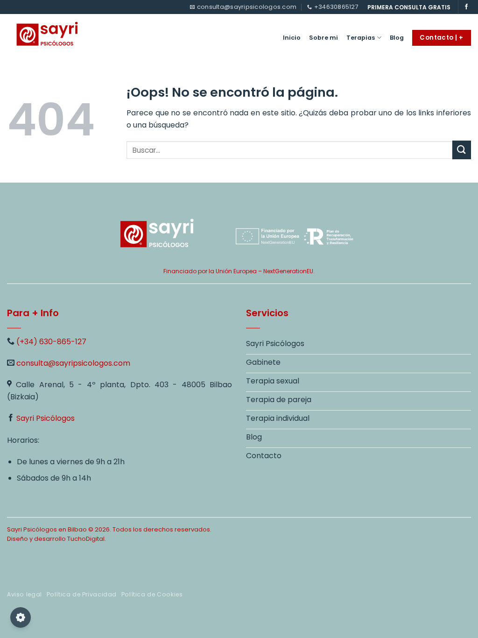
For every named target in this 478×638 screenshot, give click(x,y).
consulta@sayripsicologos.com (73, 363)
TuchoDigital (86, 539)
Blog (397, 38)
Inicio (292, 38)
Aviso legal (24, 594)
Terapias (360, 38)
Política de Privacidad (82, 594)
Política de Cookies (152, 594)
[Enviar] (461, 150)
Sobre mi (323, 38)
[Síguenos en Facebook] (466, 7)
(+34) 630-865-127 (51, 341)
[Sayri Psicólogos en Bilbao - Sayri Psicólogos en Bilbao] (57, 35)
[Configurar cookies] (20, 617)
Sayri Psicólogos (45, 418)
